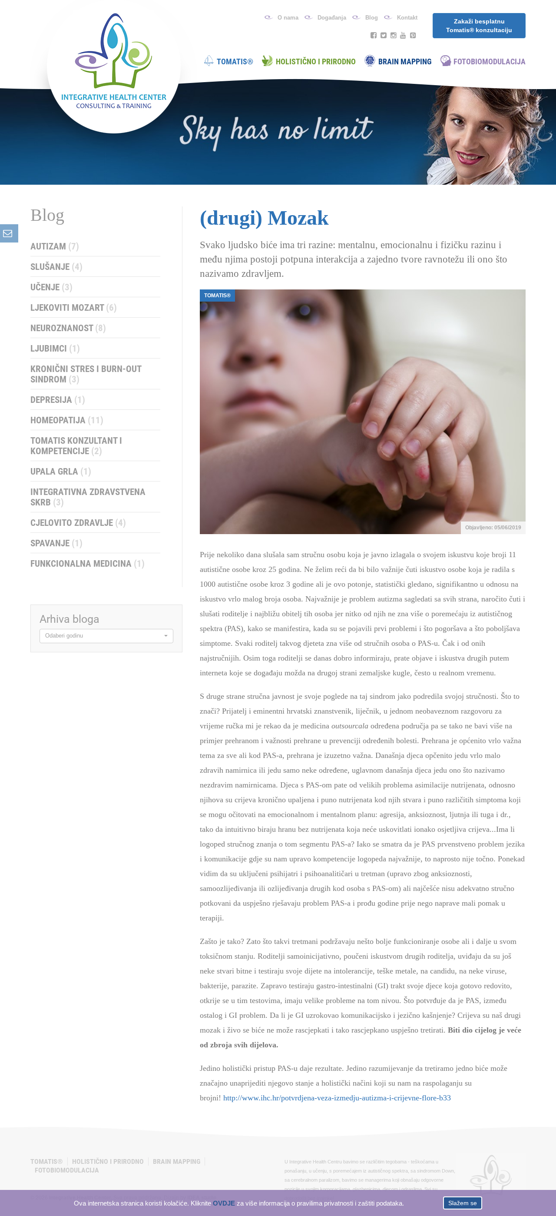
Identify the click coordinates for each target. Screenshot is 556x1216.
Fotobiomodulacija (489, 61)
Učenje (51, 287)
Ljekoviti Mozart (73, 307)
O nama (288, 17)
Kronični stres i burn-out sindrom (86, 374)
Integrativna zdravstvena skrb (88, 497)
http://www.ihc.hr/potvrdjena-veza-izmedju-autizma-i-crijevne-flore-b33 (337, 1097)
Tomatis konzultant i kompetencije (76, 445)
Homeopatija (66, 420)
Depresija (57, 400)
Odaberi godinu (64, 635)
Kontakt (407, 17)
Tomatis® (235, 61)
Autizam (54, 246)
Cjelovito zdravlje (78, 523)
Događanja (332, 17)
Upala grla (60, 471)
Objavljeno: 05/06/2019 (493, 528)
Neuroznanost (68, 328)
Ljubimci (55, 348)
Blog (371, 17)
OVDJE (224, 1202)
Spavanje (56, 543)
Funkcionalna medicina (87, 563)
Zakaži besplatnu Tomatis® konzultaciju (479, 25)
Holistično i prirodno (316, 61)
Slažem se (462, 1202)
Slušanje (56, 267)
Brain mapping (405, 61)
